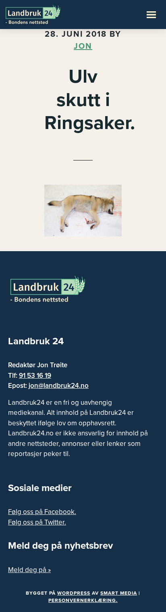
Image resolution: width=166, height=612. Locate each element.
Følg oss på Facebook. (42, 512)
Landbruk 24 (44, 14)
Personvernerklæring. (83, 600)
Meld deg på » (29, 570)
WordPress (73, 593)
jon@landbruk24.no (59, 385)
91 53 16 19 (35, 375)
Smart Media (118, 593)
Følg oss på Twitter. (37, 522)
